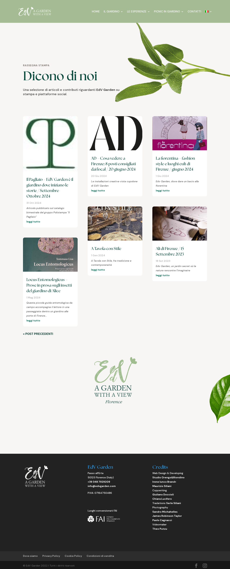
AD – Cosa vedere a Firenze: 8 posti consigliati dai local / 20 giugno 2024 (113, 164)
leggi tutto (33, 221)
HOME (96, 11)
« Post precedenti (38, 333)
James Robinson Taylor (167, 515)
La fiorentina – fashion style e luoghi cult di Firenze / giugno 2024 (175, 164)
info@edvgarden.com (102, 486)
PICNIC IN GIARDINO (167, 11)
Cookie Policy (73, 556)
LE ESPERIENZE (136, 11)
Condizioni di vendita (100, 556)
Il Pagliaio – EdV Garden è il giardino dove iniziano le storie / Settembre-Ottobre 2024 (49, 188)
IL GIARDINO (111, 11)
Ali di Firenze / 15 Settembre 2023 (170, 251)
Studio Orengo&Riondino (168, 477)
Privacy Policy (51, 556)
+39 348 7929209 (99, 481)
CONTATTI (194, 11)
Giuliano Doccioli (163, 494)
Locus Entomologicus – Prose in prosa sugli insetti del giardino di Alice (49, 285)
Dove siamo (30, 556)
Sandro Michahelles (165, 511)
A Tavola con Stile (106, 248)
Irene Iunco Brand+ (164, 481)
